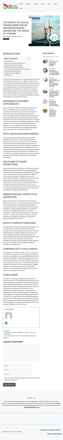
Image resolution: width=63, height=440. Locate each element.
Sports (55, 4)
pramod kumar (6, 36)
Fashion (36, 4)
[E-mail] (6, 323)
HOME (21, 4)
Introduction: (9, 61)
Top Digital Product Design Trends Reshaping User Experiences (54, 72)
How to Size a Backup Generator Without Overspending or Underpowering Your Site (54, 83)
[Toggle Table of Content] (27, 59)
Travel (21, 8)
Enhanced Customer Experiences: (15, 63)
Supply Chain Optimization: (13, 71)
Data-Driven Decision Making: (14, 65)
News (48, 4)
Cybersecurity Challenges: (13, 73)
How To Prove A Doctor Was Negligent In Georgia (53, 63)
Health (42, 4)
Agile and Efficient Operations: (14, 67)
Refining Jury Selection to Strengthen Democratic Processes (53, 113)
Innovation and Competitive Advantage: (17, 69)
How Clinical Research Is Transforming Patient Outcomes (54, 103)
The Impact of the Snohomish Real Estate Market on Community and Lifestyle (54, 93)
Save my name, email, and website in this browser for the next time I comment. (22, 379)
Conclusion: (8, 75)
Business (28, 4)
